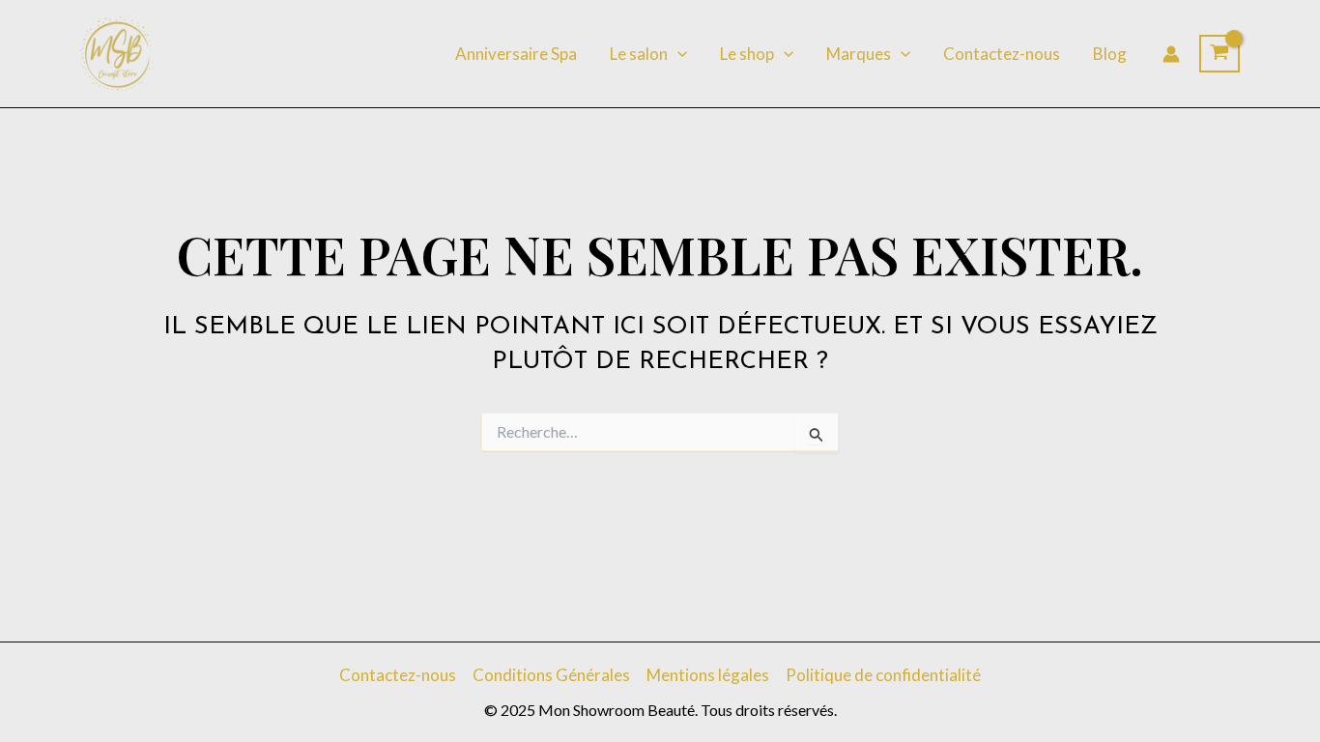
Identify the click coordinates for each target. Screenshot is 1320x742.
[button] (677, 54)
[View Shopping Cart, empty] (1219, 54)
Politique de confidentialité (883, 675)
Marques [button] (858, 53)
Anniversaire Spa (516, 53)
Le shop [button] (747, 53)
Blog (1110, 53)
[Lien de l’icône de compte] (1171, 54)
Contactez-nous (1001, 53)
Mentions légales (707, 675)
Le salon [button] (639, 53)
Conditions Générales (551, 675)
